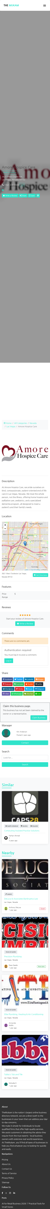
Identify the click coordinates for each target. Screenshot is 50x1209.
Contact (25, 743)
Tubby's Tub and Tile (13, 1074)
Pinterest (8, 684)
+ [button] (5, 525)
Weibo (20, 689)
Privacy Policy (8, 1178)
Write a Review (11, 196)
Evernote (19, 684)
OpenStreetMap (35, 570)
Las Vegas (10, 426)
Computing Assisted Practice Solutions (21, 830)
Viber (7, 694)
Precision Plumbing (13, 956)
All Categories (20, 423)
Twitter (19, 679)
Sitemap (5, 1182)
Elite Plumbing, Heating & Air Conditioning (23, 1014)
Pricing (5, 1159)
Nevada (33, 423)
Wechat (29, 694)
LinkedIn (29, 679)
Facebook (8, 679)
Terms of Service (9, 1173)
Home (8, 423)
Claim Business (39, 717)
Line (39, 694)
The (11, 5)
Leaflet (26, 570)
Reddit (30, 684)
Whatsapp (17, 694)
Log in (9, 660)
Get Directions (41, 575)
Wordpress (9, 689)
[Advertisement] (25, 393)
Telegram (40, 689)
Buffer (39, 684)
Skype (29, 689)
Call (22, 185)
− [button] (5, 528)
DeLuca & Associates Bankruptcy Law (21, 899)
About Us (6, 1164)
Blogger (40, 679)
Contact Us (7, 1169)
